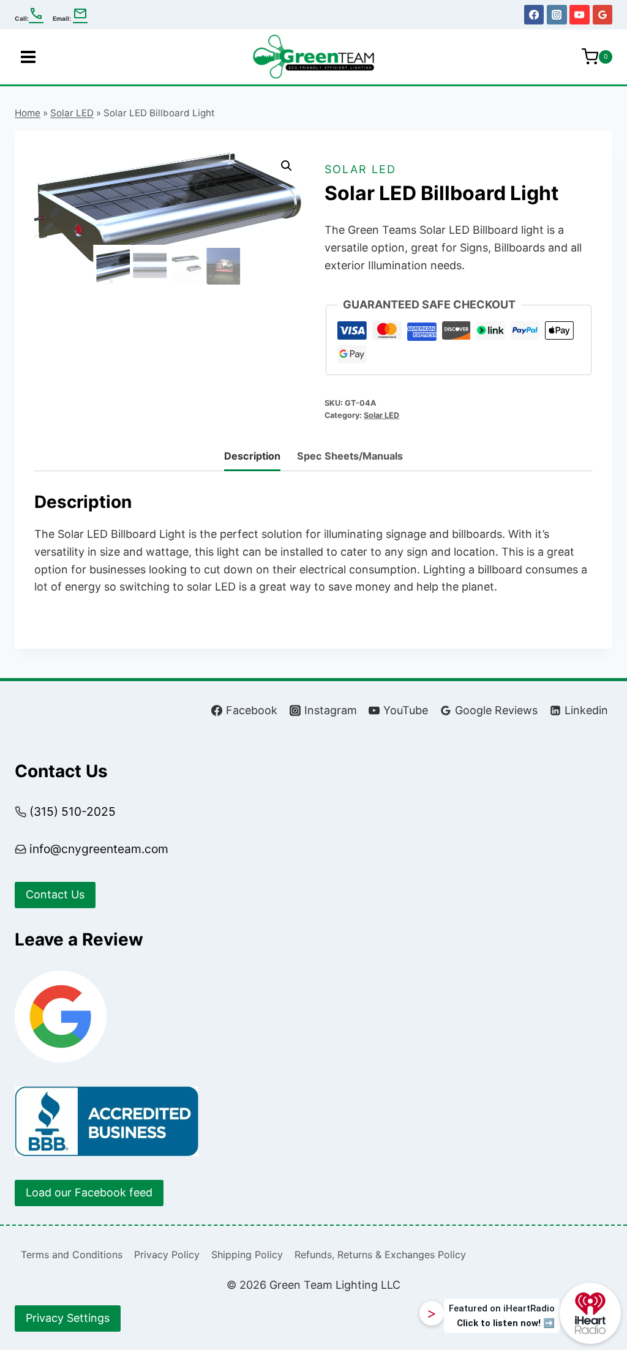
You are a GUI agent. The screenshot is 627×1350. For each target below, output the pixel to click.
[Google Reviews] (602, 14)
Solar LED (72, 113)
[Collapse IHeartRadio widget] (431, 1313)
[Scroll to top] (595, 1263)
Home (27, 113)
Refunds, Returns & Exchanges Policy (380, 1254)
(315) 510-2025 (72, 811)
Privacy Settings (68, 1317)
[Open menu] (28, 57)
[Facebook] (534, 14)
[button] (287, 166)
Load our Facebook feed (89, 1192)
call (36, 13)
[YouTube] (579, 14)
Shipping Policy (247, 1254)
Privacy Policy (167, 1254)
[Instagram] (556, 14)
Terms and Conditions (71, 1254)
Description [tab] (252, 456)
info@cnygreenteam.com (98, 848)
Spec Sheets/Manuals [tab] (350, 456)
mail (80, 13)
